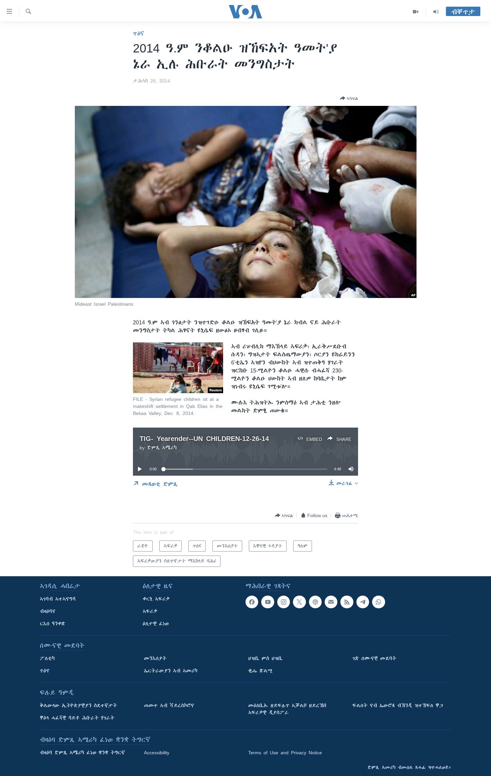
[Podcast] (315, 602)
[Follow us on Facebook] (252, 602)
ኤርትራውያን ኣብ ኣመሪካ (170, 671)
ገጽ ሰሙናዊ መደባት (374, 658)
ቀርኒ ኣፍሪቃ (156, 599)
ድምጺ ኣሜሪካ (162, 448)
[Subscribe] (331, 602)
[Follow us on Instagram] (283, 602)
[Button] (349, 98)
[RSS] (346, 602)
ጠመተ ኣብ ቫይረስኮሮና (169, 706)
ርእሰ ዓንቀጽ (52, 624)
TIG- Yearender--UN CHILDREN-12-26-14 (204, 438)
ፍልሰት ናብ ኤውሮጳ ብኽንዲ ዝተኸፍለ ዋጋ (397, 706)
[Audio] (436, 12)
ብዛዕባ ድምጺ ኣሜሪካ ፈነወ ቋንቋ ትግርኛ (82, 753)
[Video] (415, 12)
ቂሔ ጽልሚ (260, 671)
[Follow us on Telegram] (362, 602)
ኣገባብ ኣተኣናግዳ (58, 599)
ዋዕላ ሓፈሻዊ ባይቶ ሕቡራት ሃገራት (77, 718)
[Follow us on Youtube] (267, 602)
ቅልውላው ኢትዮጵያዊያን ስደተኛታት (78, 706)
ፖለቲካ (47, 658)
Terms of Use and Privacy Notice (285, 753)
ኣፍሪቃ (150, 611)
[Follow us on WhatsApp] (378, 602)
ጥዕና (138, 33)
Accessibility (156, 753)
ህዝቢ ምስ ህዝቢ (265, 658)
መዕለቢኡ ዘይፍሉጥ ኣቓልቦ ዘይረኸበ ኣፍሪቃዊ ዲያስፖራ (287, 709)
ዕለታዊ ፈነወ (156, 624)
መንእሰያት (155, 658)
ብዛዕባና (47, 611)
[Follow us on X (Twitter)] (299, 602)
